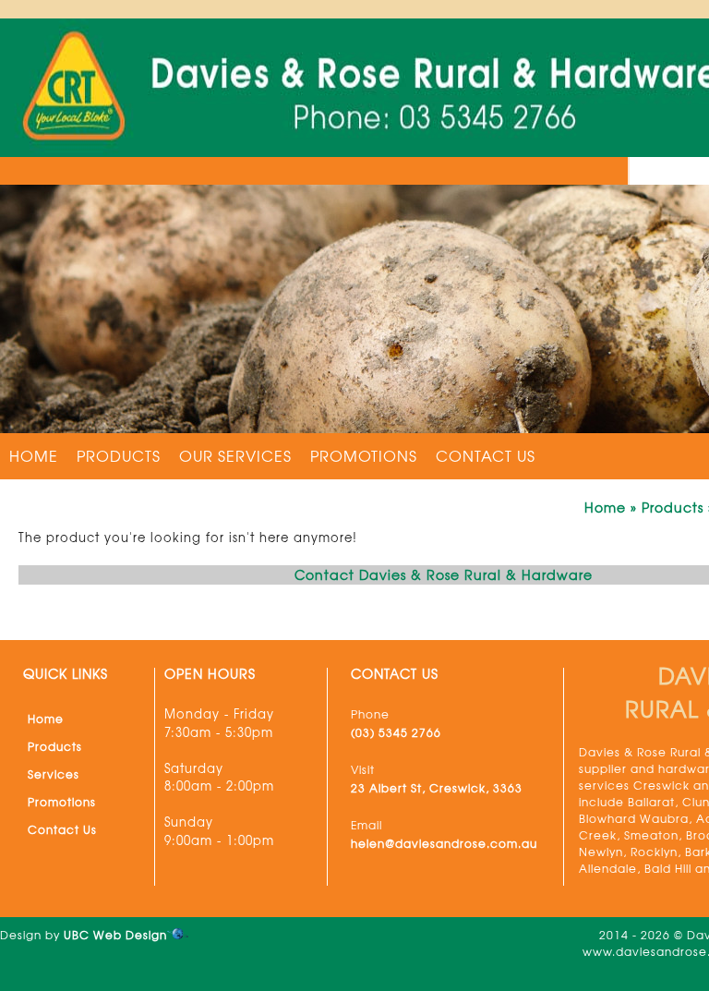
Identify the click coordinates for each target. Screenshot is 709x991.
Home (33, 455)
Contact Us (485, 455)
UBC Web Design (115, 934)
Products (119, 455)
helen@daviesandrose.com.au (444, 843)
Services (53, 774)
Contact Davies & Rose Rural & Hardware (443, 574)
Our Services (235, 455)
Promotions (363, 455)
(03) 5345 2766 (396, 732)
